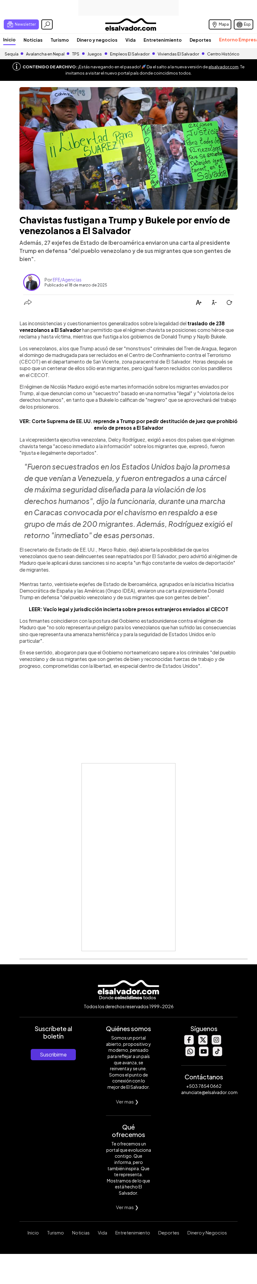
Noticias (33, 40)
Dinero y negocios (97, 40)
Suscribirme (53, 1054)
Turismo (59, 40)
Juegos (94, 53)
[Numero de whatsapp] (190, 1054)
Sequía (11, 53)
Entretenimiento (163, 40)
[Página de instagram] (216, 1043)
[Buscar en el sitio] (47, 24)
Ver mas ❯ (127, 1101)
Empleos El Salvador (129, 53)
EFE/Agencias (67, 279)
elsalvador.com (223, 66)
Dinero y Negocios (207, 1232)
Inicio (9, 39)
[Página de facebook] (189, 1043)
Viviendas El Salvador (178, 53)
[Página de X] (202, 1043)
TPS (75, 53)
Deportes (200, 40)
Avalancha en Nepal (45, 53)
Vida (130, 40)
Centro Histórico (223, 53)
